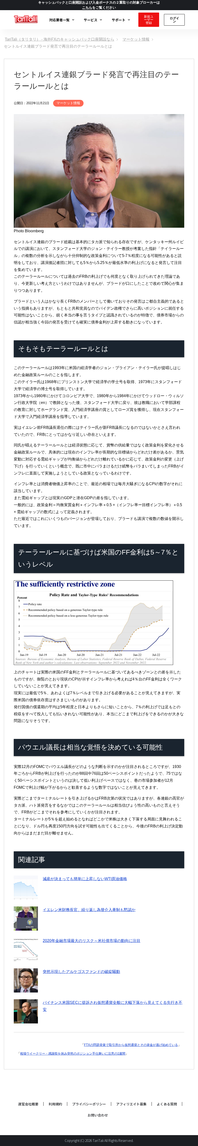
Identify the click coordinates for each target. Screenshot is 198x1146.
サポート (118, 19)
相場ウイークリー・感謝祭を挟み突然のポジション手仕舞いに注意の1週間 (72, 1053)
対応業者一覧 (59, 19)
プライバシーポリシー (89, 1104)
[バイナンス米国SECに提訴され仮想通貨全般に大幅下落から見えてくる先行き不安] (26, 1020)
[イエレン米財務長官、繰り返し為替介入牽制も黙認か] (26, 927)
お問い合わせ (98, 1115)
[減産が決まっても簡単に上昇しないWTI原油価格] (26, 896)
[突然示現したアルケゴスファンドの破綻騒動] (26, 989)
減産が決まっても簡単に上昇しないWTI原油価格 (85, 879)
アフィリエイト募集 (131, 1104)
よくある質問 (167, 1104)
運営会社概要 (28, 1104)
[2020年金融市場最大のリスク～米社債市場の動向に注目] (26, 958)
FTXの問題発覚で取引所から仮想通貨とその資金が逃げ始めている (131, 1045)
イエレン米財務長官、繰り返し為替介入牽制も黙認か (89, 910)
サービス (90, 19)
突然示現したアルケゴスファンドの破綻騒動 (81, 972)
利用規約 (55, 1104)
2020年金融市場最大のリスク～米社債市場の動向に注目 (91, 941)
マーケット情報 (68, 103)
